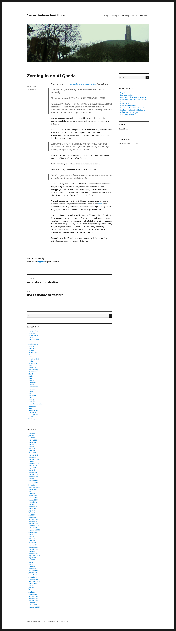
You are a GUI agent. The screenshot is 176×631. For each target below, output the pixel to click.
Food (30, 357)
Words (31, 417)
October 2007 (33, 506)
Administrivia (33, 335)
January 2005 (33, 573)
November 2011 (34, 464)
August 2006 (33, 532)
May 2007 (32, 513)
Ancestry (125, 16)
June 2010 (32, 470)
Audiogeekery (33, 344)
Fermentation (33, 352)
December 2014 (34, 459)
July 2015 (31, 444)
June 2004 (32, 588)
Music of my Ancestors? (128, 114)
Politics (31, 393)
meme (100, 204)
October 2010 (33, 466)
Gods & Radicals (34, 359)
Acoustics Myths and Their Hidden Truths (134, 108)
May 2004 (32, 590)
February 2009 (33, 481)
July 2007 (32, 511)
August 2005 (33, 558)
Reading (31, 400)
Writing (114, 16)
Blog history (124, 93)
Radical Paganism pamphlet (129, 112)
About (134, 16)
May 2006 (32, 538)
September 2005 (34, 556)
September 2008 (34, 487)
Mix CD (31, 374)
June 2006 (32, 536)
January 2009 (33, 483)
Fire (30, 355)
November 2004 (34, 577)
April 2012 (32, 461)
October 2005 (33, 553)
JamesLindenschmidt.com (46, 15)
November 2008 (34, 485)
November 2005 (34, 551)
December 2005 (34, 549)
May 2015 (32, 449)
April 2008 (32, 493)
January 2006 (33, 547)
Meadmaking (33, 370)
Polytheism (32, 395)
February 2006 (33, 545)
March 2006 (33, 543)
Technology (33, 412)
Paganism (32, 380)
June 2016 (32, 436)
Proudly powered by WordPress (57, 621)
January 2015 (33, 457)
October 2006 (33, 528)
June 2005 (32, 562)
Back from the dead (126, 95)
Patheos (31, 385)
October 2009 (33, 476)
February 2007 (33, 519)
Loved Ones (32, 367)
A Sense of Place (34, 331)
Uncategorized (32, 89)
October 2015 (33, 440)
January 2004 (33, 598)
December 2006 (34, 523)
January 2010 (33, 472)
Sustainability (33, 410)
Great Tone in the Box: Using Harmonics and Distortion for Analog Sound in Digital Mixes (134, 99)
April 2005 (32, 566)
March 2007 (32, 517)
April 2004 (32, 592)
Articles (31, 342)
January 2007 (33, 521)
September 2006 (34, 530)
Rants (30, 397)
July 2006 (32, 534)
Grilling (31, 361)
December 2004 (34, 575)
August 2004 (33, 583)
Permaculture (33, 387)
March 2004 (33, 594)
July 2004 (32, 586)
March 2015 (32, 453)
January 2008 (33, 500)
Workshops (32, 419)
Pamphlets (32, 382)
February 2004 (33, 596)
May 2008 (32, 491)
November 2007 (34, 504)
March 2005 (32, 568)
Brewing (31, 346)
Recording (32, 402)
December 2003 (34, 601)
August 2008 (33, 489)
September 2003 (34, 607)
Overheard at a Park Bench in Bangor (132, 110)
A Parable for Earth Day (128, 106)
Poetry (31, 391)
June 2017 (32, 434)
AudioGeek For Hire (126, 104)
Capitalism (32, 348)
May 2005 (32, 564)
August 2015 (32, 442)
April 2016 (32, 438)
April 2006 (32, 541)
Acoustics (32, 333)
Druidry (31, 350)
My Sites (143, 16)
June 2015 (32, 446)
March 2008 (33, 496)
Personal (32, 389)
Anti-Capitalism (34, 340)
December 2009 (34, 474)
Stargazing (32, 406)
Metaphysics (33, 372)
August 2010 (33, 468)
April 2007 (32, 515)
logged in (41, 261)
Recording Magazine (36, 404)
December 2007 (34, 502)
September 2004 (34, 581)
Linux (30, 365)
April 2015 (32, 451)
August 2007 (33, 508)
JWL (28, 84)
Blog (106, 16)
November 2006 (34, 526)
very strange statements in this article (80, 84)
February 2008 (33, 498)
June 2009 (32, 478)
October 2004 (33, 579)
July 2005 (32, 560)
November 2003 (34, 603)
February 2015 (33, 455)
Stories (31, 408)
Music (30, 376)
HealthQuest (33, 363)
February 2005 (33, 571)
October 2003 (33, 605)
